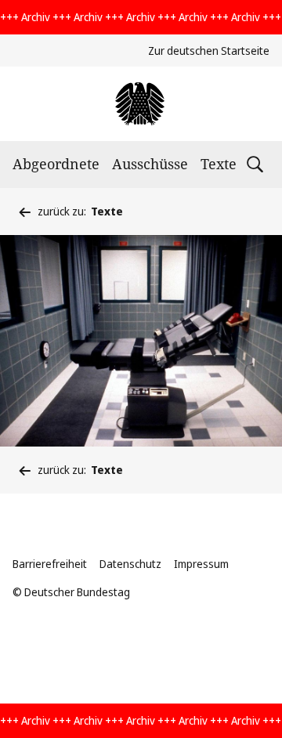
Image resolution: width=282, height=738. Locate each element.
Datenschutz (130, 563)
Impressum (201, 563)
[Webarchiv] (140, 103)
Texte (219, 163)
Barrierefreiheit (50, 563)
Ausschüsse (150, 163)
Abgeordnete (56, 163)
